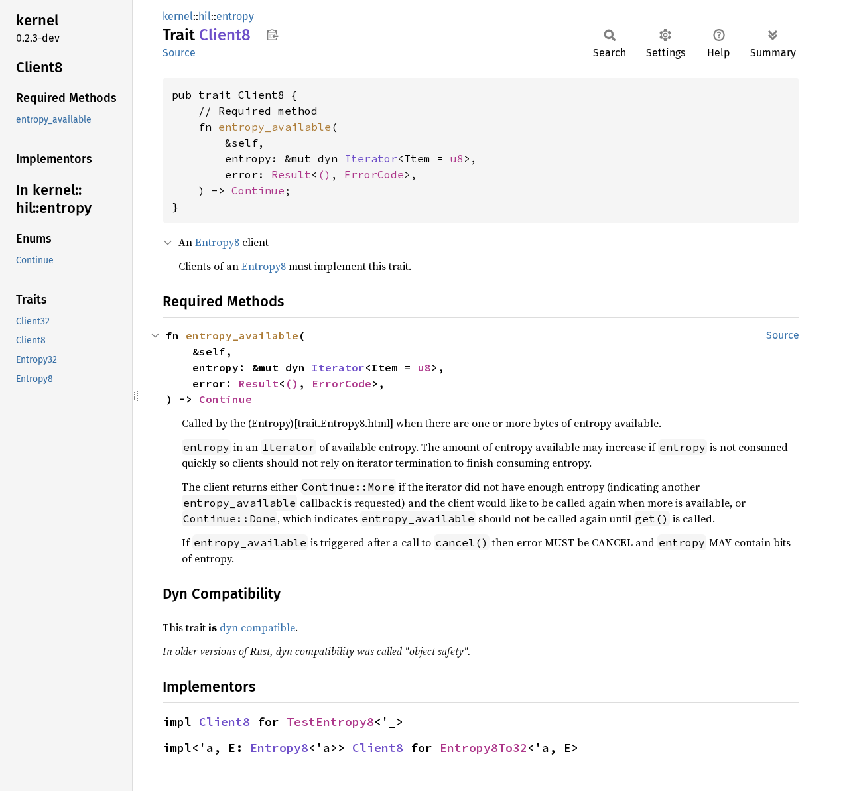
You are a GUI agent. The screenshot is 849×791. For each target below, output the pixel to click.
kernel (178, 16)
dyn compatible (257, 627)
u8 (457, 158)
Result (291, 174)
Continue (258, 190)
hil (204, 16)
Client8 (224, 721)
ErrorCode (374, 174)
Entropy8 (217, 242)
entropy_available (274, 126)
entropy (235, 16)
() (324, 174)
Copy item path (272, 34)
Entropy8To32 (483, 747)
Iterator (370, 158)
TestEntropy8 (330, 721)
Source (179, 52)
